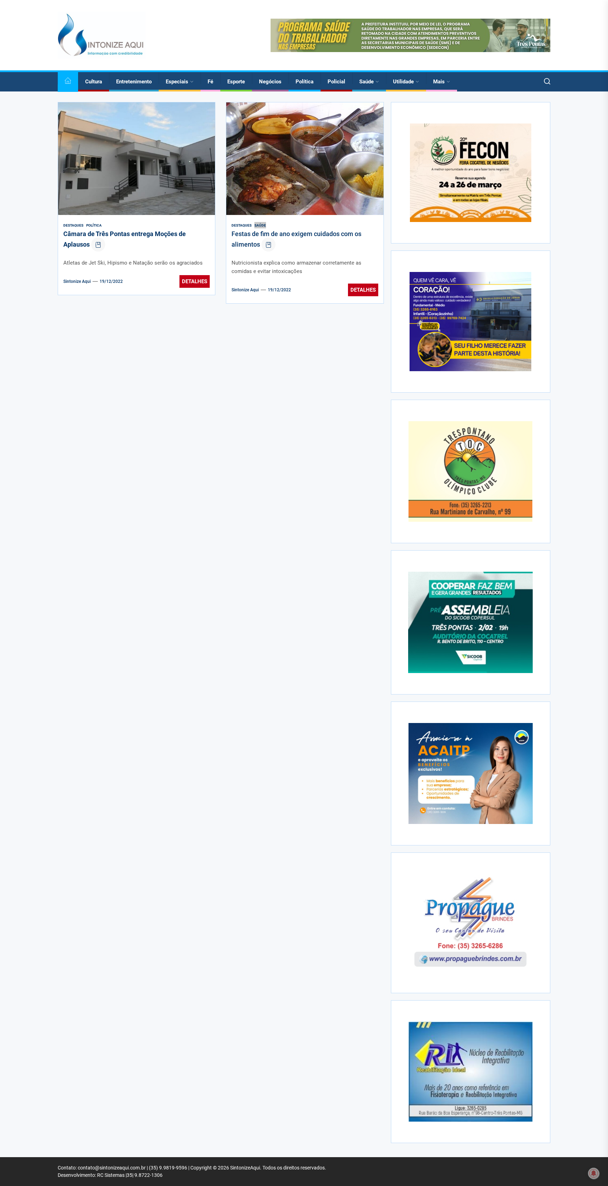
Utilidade (403, 81)
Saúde (366, 81)
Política (305, 81)
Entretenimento (134, 81)
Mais (439, 81)
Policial (336, 81)
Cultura (93, 81)
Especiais (177, 81)
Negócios (270, 81)
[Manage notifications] (593, 1173)
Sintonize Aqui (77, 281)
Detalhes (194, 281)
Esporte (236, 81)
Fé (210, 81)
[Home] (68, 81)
